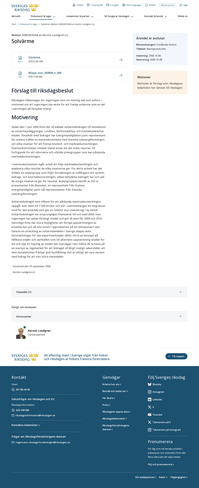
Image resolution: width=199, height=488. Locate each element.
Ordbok (152, 5)
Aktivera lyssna (167, 5)
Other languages (133, 5)
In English (114, 5)
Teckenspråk (97, 5)
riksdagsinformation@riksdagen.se (35, 415)
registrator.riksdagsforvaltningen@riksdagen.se (43, 442)
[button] (43, 16)
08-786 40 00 (23, 389)
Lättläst (80, 5)
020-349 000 (22, 410)
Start (14, 24)
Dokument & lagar (28, 24)
